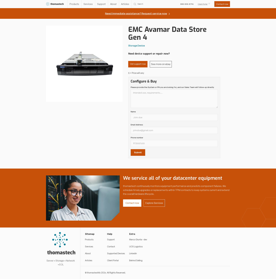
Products (74, 4)
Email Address (137, 125)
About (113, 4)
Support (101, 4)
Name (133, 111)
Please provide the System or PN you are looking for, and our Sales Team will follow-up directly (172, 87)
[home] (55, 4)
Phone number (137, 137)
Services (88, 4)
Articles (125, 4)
